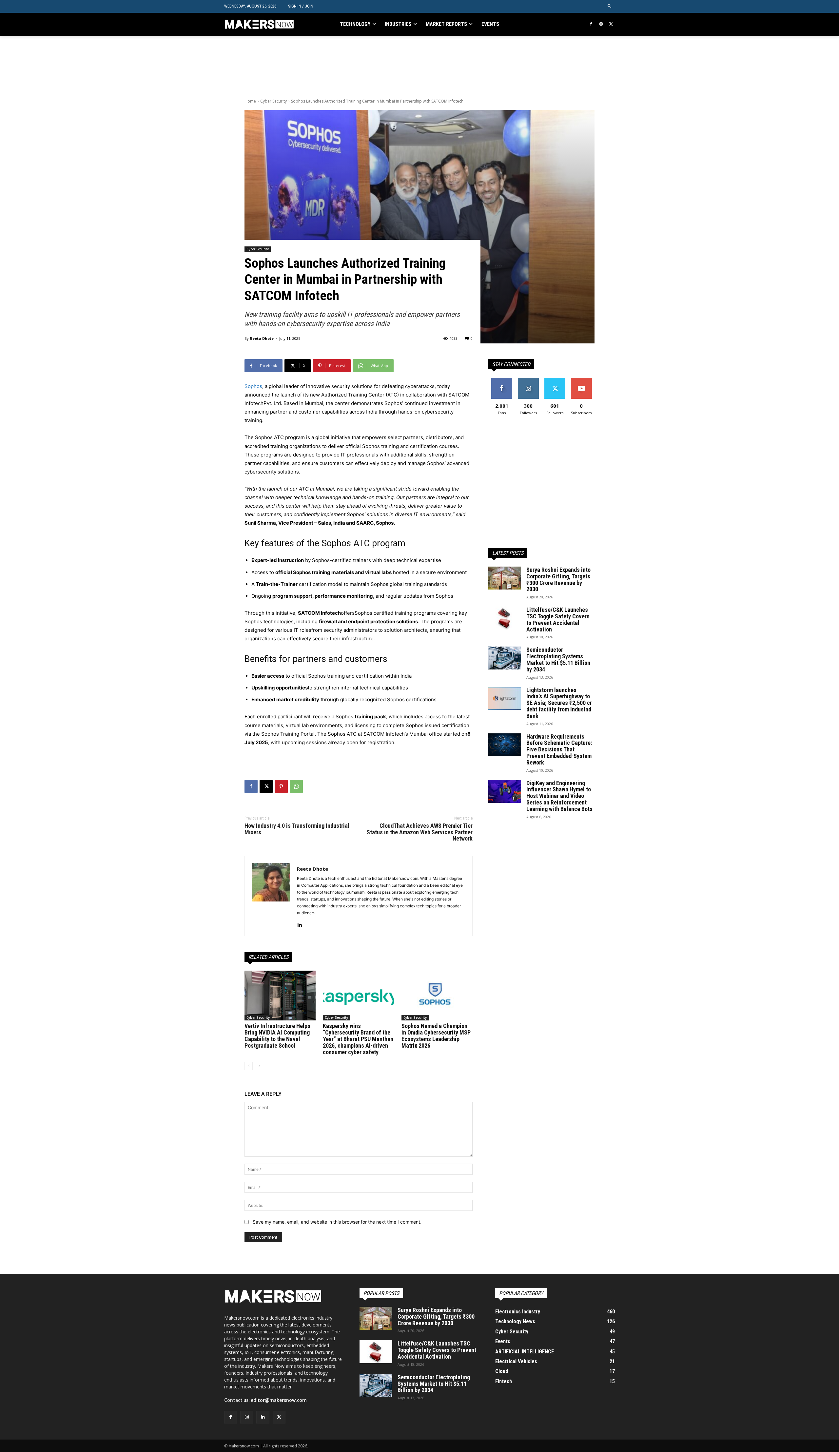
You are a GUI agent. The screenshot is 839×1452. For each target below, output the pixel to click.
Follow (528, 380)
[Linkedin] (299, 923)
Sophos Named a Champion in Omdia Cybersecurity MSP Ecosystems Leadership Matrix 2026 (436, 1035)
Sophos (253, 386)
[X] (611, 24)
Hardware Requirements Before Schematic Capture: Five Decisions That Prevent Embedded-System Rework (559, 749)
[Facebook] (591, 24)
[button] (610, 6)
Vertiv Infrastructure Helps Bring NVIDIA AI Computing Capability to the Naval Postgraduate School (277, 1035)
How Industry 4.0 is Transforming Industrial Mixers (296, 829)
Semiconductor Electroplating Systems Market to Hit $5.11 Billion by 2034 (558, 659)
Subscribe (581, 380)
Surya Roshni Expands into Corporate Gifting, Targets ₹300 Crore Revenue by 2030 (558, 579)
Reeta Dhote (262, 338)
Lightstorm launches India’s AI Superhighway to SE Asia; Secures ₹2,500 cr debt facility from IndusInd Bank (559, 703)
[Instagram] (601, 24)
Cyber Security (273, 101)
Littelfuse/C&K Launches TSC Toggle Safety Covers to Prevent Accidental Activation (558, 619)
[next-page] (259, 1066)
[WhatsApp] (296, 786)
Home (250, 101)
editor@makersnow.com (279, 1400)
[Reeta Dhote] (271, 896)
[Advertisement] (363, 66)
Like (501, 380)
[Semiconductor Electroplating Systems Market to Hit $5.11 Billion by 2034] (504, 658)
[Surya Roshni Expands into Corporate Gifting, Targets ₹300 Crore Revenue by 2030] (504, 578)
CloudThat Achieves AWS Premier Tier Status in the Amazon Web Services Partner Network (420, 832)
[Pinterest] (281, 786)
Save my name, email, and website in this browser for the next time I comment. (337, 1222)
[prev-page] (248, 1066)
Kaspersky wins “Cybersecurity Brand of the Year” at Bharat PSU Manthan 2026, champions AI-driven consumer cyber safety (358, 1038)
